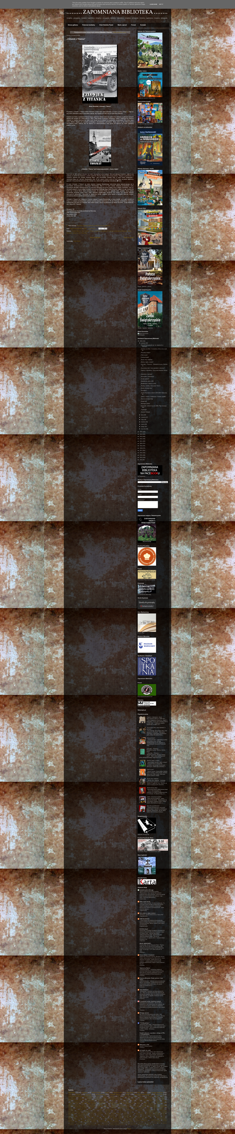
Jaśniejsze (142, 914)
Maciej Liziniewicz (125, 1108)
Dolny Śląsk (129, 1105)
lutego (143, 426)
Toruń (69, 1114)
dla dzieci (120, 1100)
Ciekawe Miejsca (76, 231)
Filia (82, 1124)
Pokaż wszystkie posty (119, 32)
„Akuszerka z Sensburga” (147, 376)
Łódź (98, 1108)
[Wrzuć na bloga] (101, 229)
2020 (141, 443)
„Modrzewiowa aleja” (152, 787)
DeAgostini (126, 1116)
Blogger (129, 1128)
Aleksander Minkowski (118, 1119)
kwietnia (143, 422)
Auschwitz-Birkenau (90, 1123)
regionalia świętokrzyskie (142, 1094)
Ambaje (101, 1116)
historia (71, 1092)
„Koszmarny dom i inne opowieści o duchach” (153, 368)
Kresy (158, 1096)
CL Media (119, 1116)
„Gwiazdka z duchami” (146, 374)
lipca (142, 415)
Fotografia (139, 1110)
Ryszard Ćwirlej (153, 1106)
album (128, 1098)
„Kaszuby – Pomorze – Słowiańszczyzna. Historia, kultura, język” (156, 750)
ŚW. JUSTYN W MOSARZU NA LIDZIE (149, 1014)
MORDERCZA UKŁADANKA (147, 1002)
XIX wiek (108, 1112)
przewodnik (81, 1099)
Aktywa (109, 1119)
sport (100, 1110)
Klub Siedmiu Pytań (106, 25)
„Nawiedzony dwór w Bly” (147, 381)
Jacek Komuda (98, 1109)
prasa (138, 1100)
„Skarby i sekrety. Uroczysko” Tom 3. (150, 386)
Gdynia (133, 1116)
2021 (141, 441)
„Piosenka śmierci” (146, 352)
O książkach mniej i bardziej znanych (150, 1001)
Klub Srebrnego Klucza (116, 1117)
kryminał (97, 231)
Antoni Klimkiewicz (144, 981)
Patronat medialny (88, 25)
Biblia (119, 1114)
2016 (141, 452)
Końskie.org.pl (144, 929)
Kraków (98, 1096)
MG (163, 1096)
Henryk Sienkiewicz (114, 1121)
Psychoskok (92, 1105)
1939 (163, 1116)
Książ (148, 1117)
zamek (113, 1100)
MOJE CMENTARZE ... (146, 943)
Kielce (127, 1100)
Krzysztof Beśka (123, 1112)
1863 (160, 1123)
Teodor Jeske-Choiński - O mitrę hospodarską (151, 903)
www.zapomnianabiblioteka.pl (145, 1065)
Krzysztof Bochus (140, 1117)
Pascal (70, 1119)
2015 (141, 455)
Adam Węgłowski (140, 1113)
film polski (91, 1114)
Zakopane (118, 1113)
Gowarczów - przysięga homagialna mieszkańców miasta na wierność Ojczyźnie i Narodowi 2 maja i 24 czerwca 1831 (152, 932)
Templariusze (77, 1119)
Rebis (100, 1103)
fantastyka (113, 1105)
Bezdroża (78, 1124)
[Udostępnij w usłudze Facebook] (104, 229)
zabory (155, 1109)
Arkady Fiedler (138, 1119)
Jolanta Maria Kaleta (128, 1103)
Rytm (107, 1113)
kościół (151, 1116)
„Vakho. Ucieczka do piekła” (154, 797)
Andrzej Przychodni (147, 1121)
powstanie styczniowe (82, 1108)
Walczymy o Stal (144, 1044)
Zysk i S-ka (149, 1102)
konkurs (95, 1110)
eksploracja (109, 1120)
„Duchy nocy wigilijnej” (146, 359)
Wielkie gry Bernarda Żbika (80, 1114)
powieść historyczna (128, 1096)
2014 (141, 457)
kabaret (142, 1112)
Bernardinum (102, 1102)
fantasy (116, 1120)
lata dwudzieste (88, 1098)
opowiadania (100, 1100)
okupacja (131, 1113)
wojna (107, 1092)
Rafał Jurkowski (142, 1124)
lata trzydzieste (149, 1096)
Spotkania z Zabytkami (89, 1102)
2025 (141, 431)
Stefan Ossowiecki (91, 1120)
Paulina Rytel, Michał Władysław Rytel (149, 945)
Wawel (92, 1113)
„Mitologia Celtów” (145, 403)
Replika (78, 1094)
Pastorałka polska (144, 1036)
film (133, 1100)
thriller (114, 1112)
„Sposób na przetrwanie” (153, 806)
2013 (141, 459)
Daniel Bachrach (130, 1110)
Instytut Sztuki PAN (104, 1124)
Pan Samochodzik (89, 1100)
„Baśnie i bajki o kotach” (147, 362)
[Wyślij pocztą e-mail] (99, 229)
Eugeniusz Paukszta (115, 1123)
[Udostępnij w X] (103, 229)
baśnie (136, 1112)
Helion (76, 1120)
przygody (88, 1094)
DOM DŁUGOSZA (144, 919)
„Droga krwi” (144, 401)
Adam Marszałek (115, 1103)
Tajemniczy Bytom (145, 968)
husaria (132, 1121)
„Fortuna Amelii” (145, 357)
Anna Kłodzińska (75, 1102)
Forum (133, 25)
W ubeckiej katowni (145, 969)
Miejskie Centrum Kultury (146, 1046)
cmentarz (121, 1110)
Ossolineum (120, 1109)
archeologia (92, 1106)
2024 (141, 434)
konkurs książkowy (138, 1108)
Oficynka (132, 1099)
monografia (105, 1098)
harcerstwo (147, 1109)
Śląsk (104, 1108)
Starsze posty (129, 237)
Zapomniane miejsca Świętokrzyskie (91, 1119)
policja (92, 1108)
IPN (69, 1106)
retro (79, 233)
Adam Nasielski (160, 1102)
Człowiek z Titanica (89, 231)
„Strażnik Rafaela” (145, 412)
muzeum (149, 1098)
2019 (141, 445)
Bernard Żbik (149, 1113)
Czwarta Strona (78, 1100)
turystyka (125, 1099)
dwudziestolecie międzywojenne (134, 1109)
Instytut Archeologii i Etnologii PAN (151, 1114)
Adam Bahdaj (138, 1121)
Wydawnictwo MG (72, 1109)
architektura (112, 1102)
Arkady (106, 1116)
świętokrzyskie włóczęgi (146, 890)
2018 (141, 448)
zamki (156, 1099)
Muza (163, 1113)
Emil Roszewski (100, 1113)
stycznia (143, 429)
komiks (135, 1098)
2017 (141, 450)
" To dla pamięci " (145, 1023)
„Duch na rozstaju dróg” (147, 399)
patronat (112, 1096)
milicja (162, 1098)
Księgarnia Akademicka (151, 1110)
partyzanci (157, 1116)
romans (158, 1103)
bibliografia (101, 1120)
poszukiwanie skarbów (152, 1112)
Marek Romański (91, 1103)
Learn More (153, 4)
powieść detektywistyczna (145, 1099)
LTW (119, 1096)
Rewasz (148, 1123)
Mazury (139, 1103)
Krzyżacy (88, 1110)
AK (121, 1120)
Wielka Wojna (80, 1116)
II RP (162, 1099)
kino (106, 1103)
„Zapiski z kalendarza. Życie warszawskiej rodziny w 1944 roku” (156, 717)
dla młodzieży (72, 1098)
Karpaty (82, 1120)
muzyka (125, 1113)
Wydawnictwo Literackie (113, 1099)
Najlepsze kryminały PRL (117, 1098)
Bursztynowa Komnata (78, 1117)
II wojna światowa (157, 1092)
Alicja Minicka (129, 1119)
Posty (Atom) (76, 241)
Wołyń (112, 1113)
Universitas (71, 1110)
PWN (82, 1103)
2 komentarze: (92, 228)
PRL (138, 1092)
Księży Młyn (108, 1110)
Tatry (130, 1112)
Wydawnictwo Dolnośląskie (150, 1105)
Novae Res (159, 1094)
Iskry (107, 1100)
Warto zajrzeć (122, 25)
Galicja (90, 1109)
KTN (69, 1100)
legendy (162, 1105)
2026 (141, 341)
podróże (121, 1105)
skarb (80, 1098)
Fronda (156, 1098)
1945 (104, 1119)
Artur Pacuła (135, 1106)
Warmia (138, 1105)
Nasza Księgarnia (109, 1109)
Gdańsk (70, 1103)
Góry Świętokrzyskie (123, 1106)
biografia (140, 1096)
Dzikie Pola (83, 1109)
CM (82, 231)
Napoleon (161, 1109)
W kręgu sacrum (144, 1013)
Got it (161, 4)
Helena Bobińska (124, 1123)
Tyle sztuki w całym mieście (148, 913)
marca (143, 424)
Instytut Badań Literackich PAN (91, 1124)
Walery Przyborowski (137, 1102)
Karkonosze (104, 1117)
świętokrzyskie (100, 1094)
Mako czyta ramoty (145, 901)
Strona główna (73, 25)
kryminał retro (104, 231)
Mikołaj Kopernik (160, 1117)
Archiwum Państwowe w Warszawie (77, 1123)
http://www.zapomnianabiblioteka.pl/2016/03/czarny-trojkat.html (93, 225)
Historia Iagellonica (128, 1114)
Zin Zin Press (154, 1123)
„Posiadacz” (144, 390)
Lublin (138, 1116)
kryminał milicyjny (99, 1099)
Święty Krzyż (93, 1116)
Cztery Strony (99, 1123)
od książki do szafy (145, 1050)
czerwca (143, 417)
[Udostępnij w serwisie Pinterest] (106, 229)
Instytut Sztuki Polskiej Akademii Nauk (117, 1124)
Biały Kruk (112, 1116)
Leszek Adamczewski (82, 1113)
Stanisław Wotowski (158, 1108)
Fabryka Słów (113, 1108)
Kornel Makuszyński (129, 1117)
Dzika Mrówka (86, 1121)
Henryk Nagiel (133, 1123)
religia (104, 1096)
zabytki (127, 1094)
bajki (87, 1116)
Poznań (142, 1098)
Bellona (151, 1100)
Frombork (89, 1117)
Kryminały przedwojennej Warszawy (117, 231)
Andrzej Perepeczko (155, 1120)
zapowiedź (100, 1106)
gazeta (157, 1100)
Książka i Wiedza (141, 1123)
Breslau (113, 1106)
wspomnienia (71, 1099)
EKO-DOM (157, 1113)
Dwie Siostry (106, 1123)
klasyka (89, 1099)
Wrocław (164, 1100)
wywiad (144, 1100)
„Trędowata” (144, 409)
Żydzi (148, 1108)
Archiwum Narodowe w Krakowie (160, 1121)
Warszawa (84, 233)
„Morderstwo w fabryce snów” (148, 383)
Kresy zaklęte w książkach (147, 955)
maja (142, 419)
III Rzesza (137, 1114)
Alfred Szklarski (129, 1120)
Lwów (77, 1103)
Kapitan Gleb (124, 1121)
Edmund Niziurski (103, 1121)
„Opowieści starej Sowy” (146, 1024)
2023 (141, 436)
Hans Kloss (96, 1117)
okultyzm (75, 233)
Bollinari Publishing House (150, 1119)
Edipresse (94, 1121)
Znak (107, 1106)
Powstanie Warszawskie (79, 1106)
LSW (153, 1117)
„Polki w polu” (144, 355)
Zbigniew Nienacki (103, 1105)
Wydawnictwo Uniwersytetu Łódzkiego (93, 1112)
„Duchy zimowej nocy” (146, 388)
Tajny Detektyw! (144, 989)
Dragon (79, 1121)
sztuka (97, 1098)
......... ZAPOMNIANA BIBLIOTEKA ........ (117, 12)
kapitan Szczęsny (148, 1103)
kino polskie (145, 1116)
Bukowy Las (80, 1110)
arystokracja (150, 1124)
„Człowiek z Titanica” (76, 39)
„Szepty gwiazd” (145, 379)
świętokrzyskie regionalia (109, 1114)
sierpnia (143, 343)
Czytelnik (143, 1106)
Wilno (114, 1110)
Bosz (69, 1117)
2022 (141, 438)
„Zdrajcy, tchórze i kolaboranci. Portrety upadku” (153, 396)
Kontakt (143, 25)
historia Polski (96, 1092)
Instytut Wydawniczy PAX (132, 1124)
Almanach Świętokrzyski (141, 1120)
